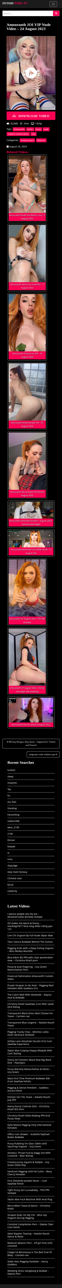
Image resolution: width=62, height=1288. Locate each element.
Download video (34, 115)
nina (9, 859)
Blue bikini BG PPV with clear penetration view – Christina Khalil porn (30, 959)
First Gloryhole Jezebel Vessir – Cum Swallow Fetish (27, 1182)
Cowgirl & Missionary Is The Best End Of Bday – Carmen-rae (29, 1254)
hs (8, 795)
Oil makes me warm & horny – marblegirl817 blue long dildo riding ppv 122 (29, 926)
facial (10, 884)
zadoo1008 (13, 821)
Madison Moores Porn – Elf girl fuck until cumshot (29, 1244)
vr (8, 852)
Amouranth (19, 129)
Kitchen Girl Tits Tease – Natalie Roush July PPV (28, 1098)
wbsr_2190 (13, 827)
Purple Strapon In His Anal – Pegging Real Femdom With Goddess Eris (30, 987)
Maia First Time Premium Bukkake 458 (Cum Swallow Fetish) (28, 1080)
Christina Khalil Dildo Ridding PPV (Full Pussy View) (28, 1117)
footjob (11, 846)
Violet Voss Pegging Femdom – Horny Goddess (27, 1263)
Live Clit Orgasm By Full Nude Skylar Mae (30, 935)
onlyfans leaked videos (18, 134)
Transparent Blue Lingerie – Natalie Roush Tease (30, 1024)
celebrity (12, 891)
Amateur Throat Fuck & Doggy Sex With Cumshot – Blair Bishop (29, 1154)
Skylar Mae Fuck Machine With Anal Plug (29, 1199)
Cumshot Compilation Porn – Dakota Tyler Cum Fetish (30, 1226)
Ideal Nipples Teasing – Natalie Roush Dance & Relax (28, 1235)
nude (46, 129)
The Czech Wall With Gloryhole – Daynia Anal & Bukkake (29, 996)
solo (33, 134)
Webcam (41, 140)
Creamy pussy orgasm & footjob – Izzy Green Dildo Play (28, 1164)
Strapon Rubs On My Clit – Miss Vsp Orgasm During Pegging (27, 1216)
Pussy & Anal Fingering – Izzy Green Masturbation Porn (27, 968)
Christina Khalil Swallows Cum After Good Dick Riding (30, 1005)
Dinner (11, 840)
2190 (10, 833)
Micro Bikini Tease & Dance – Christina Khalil (28, 1207)
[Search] (56, 13)
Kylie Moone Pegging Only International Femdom (29, 1126)
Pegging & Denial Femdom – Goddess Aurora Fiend (28, 1089)
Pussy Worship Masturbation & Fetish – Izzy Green (29, 1071)
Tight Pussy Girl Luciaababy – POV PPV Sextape (28, 1191)
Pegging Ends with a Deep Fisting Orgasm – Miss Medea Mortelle (30, 950)
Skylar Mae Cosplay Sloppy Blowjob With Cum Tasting (29, 1052)
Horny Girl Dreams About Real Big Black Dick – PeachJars (29, 1061)
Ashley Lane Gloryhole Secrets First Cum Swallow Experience (29, 1043)
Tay (9, 789)
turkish (11, 770)
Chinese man (14, 878)
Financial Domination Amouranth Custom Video (30, 977)
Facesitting (13, 814)
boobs (30, 129)
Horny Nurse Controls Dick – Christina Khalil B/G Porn (28, 1108)
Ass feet (11, 801)
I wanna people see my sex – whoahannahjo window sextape (24, 915)
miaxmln (12, 782)
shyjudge (12, 865)
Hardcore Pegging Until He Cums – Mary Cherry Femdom (29, 1173)
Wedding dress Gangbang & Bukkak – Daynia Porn (28, 1272)
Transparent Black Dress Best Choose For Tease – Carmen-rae (30, 1015)
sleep (10, 776)
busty (38, 129)
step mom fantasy (17, 871)
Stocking (12, 808)
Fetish (15, 3)
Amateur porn (27, 140)
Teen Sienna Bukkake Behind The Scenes (30, 941)
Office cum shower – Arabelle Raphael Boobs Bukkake (28, 1136)
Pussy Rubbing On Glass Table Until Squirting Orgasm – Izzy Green (27, 1145)
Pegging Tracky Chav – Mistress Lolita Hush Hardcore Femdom (28, 1033)
